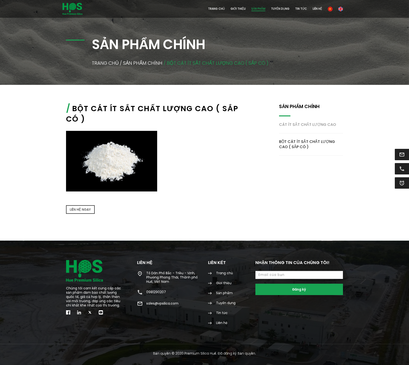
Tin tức (301, 9)
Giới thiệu (238, 9)
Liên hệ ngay (80, 209)
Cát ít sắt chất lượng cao (307, 124)
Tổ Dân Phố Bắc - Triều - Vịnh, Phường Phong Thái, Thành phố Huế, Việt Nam (172, 277)
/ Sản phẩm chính (141, 63)
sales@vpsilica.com (162, 303)
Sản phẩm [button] (258, 9)
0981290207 (156, 292)
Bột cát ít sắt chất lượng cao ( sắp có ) (307, 144)
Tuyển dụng (280, 9)
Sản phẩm (224, 293)
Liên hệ (317, 9)
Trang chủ (216, 9)
